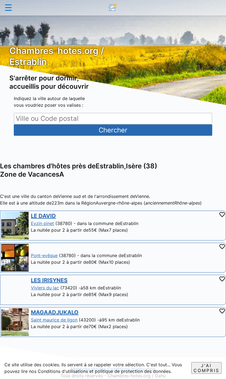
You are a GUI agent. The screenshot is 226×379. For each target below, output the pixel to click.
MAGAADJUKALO (55, 312)
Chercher (113, 130)
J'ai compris (206, 368)
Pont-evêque (44, 255)
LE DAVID (43, 216)
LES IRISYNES (49, 280)
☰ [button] (8, 7)
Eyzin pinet (42, 223)
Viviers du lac (45, 288)
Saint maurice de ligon (54, 320)
